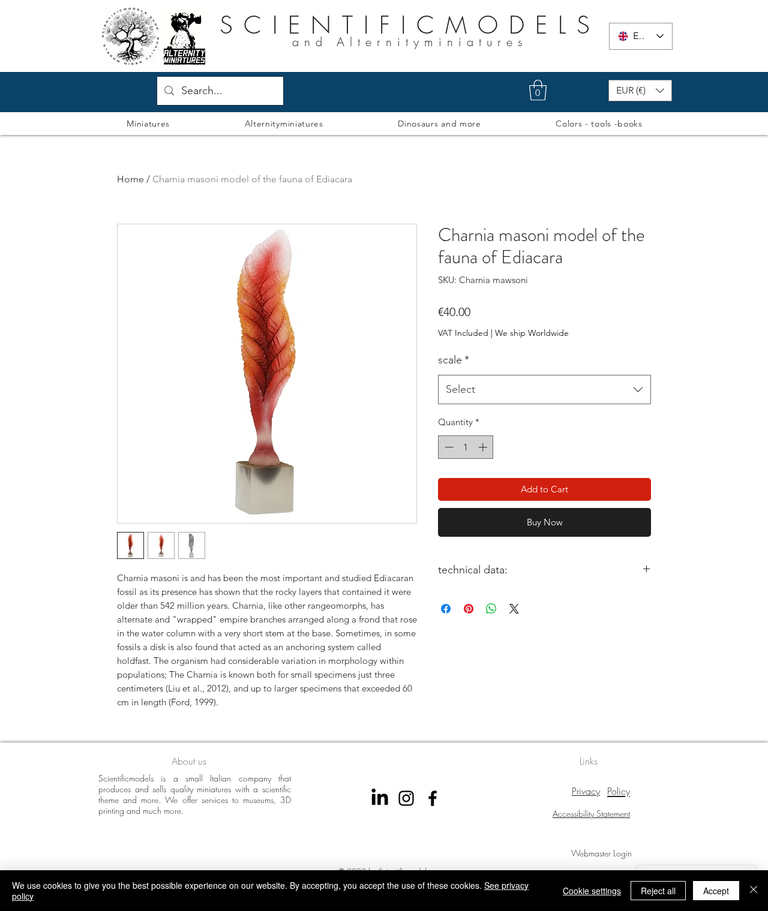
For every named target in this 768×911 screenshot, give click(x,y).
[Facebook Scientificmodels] (432, 798)
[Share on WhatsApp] (491, 609)
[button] (538, 90)
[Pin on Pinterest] (468, 609)
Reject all (658, 891)
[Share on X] (514, 609)
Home (130, 179)
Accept (716, 891)
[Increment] (484, 447)
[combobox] (544, 390)
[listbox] (640, 90)
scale (453, 359)
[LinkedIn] (380, 798)
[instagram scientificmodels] (406, 798)
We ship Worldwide (532, 332)
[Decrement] (448, 447)
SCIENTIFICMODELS (410, 25)
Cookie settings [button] (592, 891)
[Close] (753, 890)
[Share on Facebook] (446, 609)
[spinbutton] (466, 447)
